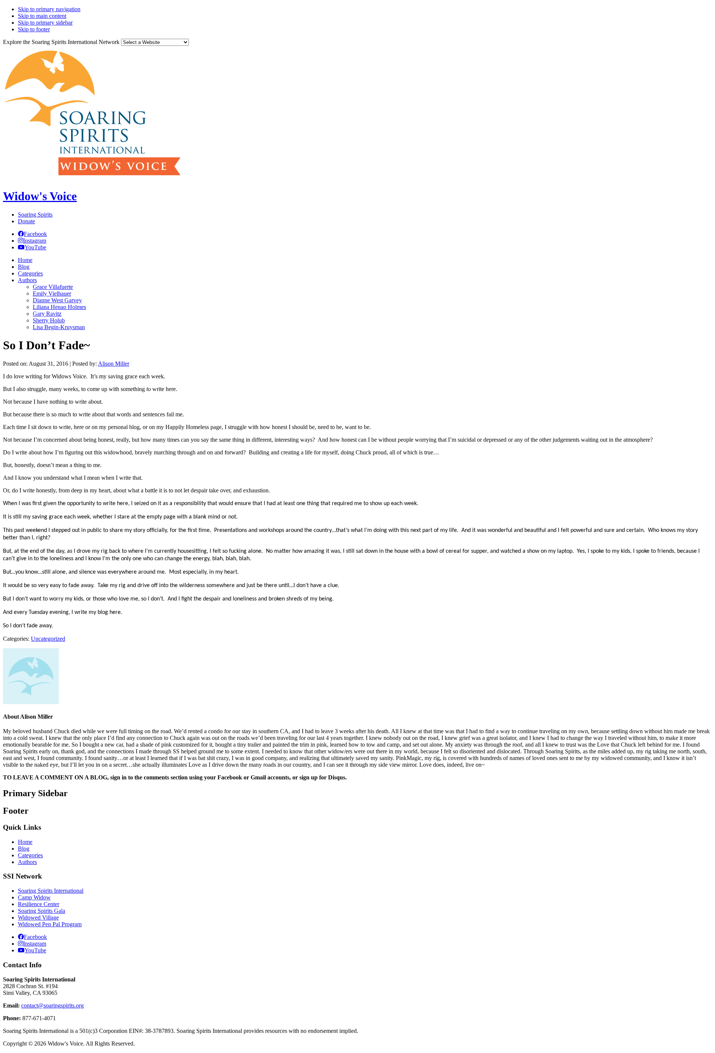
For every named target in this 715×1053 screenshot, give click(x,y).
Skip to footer (34, 29)
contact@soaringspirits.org (52, 1005)
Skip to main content (42, 16)
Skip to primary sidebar (45, 22)
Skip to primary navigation (49, 9)
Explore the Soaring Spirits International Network (61, 42)
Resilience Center (38, 904)
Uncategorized (48, 639)
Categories (30, 855)
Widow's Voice (40, 196)
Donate (26, 221)
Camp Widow (34, 897)
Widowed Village (38, 917)
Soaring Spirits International (50, 891)
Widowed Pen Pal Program (50, 924)
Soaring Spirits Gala (41, 911)
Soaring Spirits (35, 214)
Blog (23, 848)
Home (25, 842)
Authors (27, 862)
